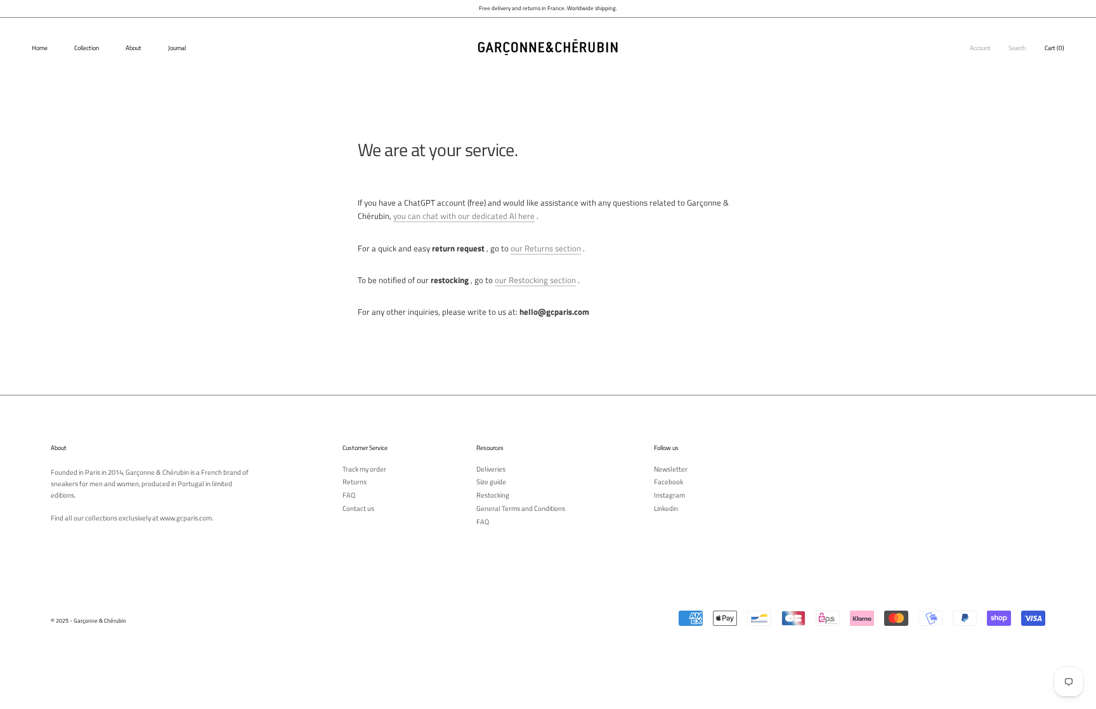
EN (1081, 27)
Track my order (364, 469)
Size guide (491, 482)
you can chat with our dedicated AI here (464, 215)
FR (1072, 27)
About (133, 48)
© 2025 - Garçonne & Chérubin (88, 620)
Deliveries (491, 469)
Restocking (492, 495)
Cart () (1054, 48)
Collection (86, 48)
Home (40, 48)
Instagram (669, 495)
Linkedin (666, 509)
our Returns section (546, 248)
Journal (177, 48)
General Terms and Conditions (520, 509)
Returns (354, 482)
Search (1017, 48)
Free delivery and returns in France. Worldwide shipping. (548, 8)
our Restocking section (535, 280)
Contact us (358, 509)
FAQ (348, 495)
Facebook (668, 482)
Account (980, 48)
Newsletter (671, 469)
